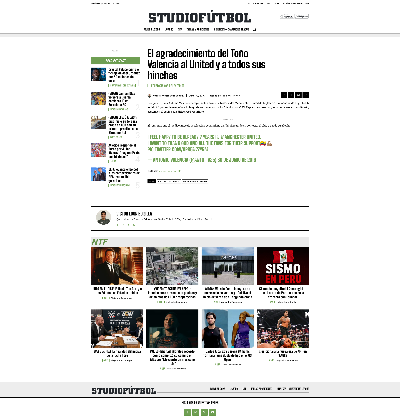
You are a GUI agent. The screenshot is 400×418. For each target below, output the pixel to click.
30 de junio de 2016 (237, 160)
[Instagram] (123, 224)
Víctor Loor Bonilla (173, 95)
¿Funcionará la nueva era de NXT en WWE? (283, 353)
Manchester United (195, 181)
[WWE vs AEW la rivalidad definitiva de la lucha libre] (117, 330)
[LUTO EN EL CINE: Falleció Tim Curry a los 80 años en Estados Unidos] (117, 268)
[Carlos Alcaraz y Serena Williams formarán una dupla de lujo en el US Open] (228, 330)
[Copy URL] (305, 95)
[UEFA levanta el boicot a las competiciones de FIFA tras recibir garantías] (98, 174)
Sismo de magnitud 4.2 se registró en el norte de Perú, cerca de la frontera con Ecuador (282, 293)
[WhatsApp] (298, 95)
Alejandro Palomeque (121, 298)
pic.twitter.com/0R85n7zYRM (178, 149)
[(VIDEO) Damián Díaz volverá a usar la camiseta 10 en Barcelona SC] (98, 98)
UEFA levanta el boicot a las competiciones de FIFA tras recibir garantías (124, 175)
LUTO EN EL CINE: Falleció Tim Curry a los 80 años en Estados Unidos (117, 291)
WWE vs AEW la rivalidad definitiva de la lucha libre (117, 353)
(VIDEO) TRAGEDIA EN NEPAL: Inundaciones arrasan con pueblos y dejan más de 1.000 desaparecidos (172, 293)
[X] (291, 95)
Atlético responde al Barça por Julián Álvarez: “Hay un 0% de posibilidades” (124, 151)
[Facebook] (284, 95)
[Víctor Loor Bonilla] (150, 96)
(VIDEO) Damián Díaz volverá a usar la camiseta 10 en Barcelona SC (121, 99)
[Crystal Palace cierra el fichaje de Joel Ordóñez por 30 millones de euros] (98, 74)
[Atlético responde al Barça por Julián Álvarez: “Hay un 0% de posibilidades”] (98, 150)
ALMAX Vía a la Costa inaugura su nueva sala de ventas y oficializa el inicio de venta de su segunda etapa (227, 293)
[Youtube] (212, 412)
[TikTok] (128, 224)
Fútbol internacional (120, 185)
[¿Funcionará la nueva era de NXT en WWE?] (283, 330)
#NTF (105, 298)
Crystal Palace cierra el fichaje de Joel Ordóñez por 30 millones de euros (124, 75)
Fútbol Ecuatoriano (119, 109)
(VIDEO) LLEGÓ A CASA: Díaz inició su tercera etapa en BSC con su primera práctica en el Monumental (123, 125)
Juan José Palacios (231, 364)
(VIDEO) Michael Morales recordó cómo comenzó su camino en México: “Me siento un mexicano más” (172, 357)
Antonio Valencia (169, 181)
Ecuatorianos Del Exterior (122, 85)
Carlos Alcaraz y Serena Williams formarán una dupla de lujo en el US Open (227, 355)
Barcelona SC (116, 137)
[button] (254, 29)
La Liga (113, 161)
